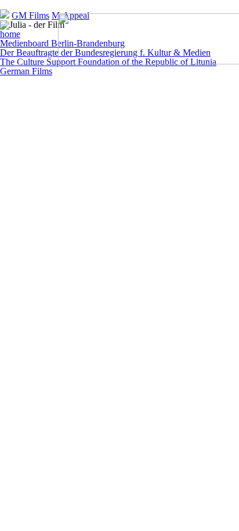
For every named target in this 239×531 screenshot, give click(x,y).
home (10, 34)
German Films (26, 71)
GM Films (30, 15)
